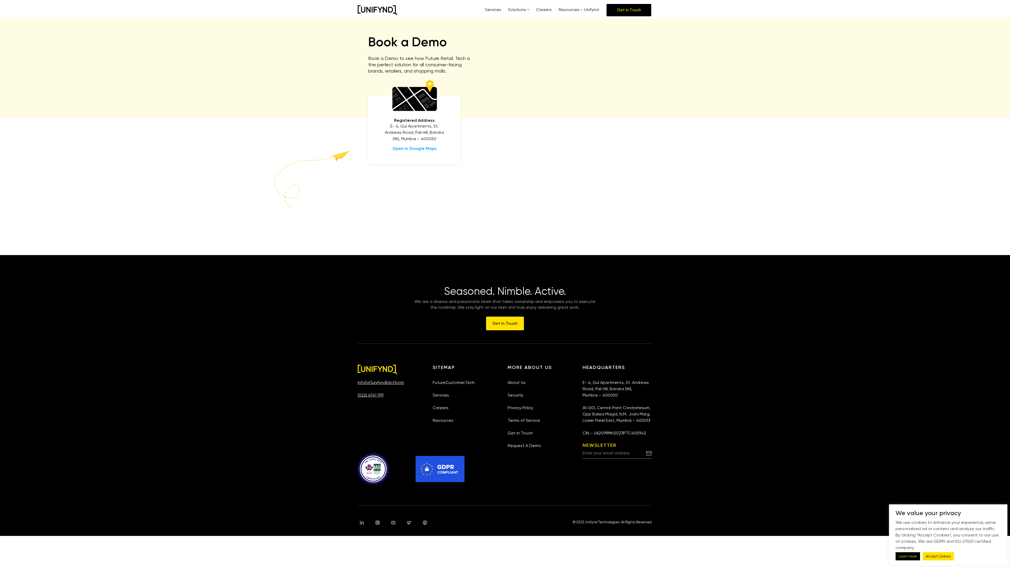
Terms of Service (524, 420)
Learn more (908, 556)
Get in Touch (520, 432)
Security (515, 395)
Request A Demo (524, 445)
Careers (440, 407)
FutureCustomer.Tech (454, 382)
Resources (443, 420)
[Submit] (649, 453)
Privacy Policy (520, 407)
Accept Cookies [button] (938, 556)
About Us (517, 382)
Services (441, 395)
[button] (629, 10)
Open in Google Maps (414, 148)
